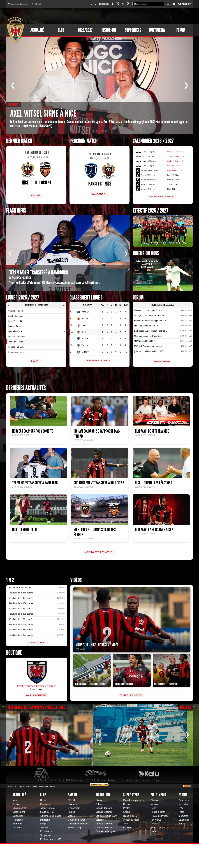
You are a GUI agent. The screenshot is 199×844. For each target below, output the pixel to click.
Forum (180, 30)
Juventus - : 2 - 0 (175, 156)
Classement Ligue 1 (85, 297)
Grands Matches (104, 812)
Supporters (133, 30)
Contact (52, 786)
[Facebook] (112, 3)
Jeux (125, 823)
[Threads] (128, 4)
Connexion (184, 3)
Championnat (19, 808)
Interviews (156, 820)
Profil (181, 812)
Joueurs (44, 827)
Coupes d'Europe (104, 823)
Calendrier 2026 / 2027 (153, 141)
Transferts (17, 820)
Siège (43, 823)
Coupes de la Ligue (105, 831)
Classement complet (99, 360)
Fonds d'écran (158, 812)
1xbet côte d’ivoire (105, 780)
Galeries (185, 707)
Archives (16, 804)
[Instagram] (123, 3)
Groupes (127, 804)
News (15, 800)
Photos (71, 812)
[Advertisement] (136, 15)
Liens (153, 831)
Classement (18, 812)
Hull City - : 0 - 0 (175, 166)
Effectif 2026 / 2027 (150, 210)
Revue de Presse (160, 816)
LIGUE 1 (35, 361)
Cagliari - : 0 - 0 (175, 161)
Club (61, 30)
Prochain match (83, 141)
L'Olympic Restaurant (95, 773)
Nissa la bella (130, 816)
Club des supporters (133, 800)
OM (54, 780)
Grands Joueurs (103, 808)
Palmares (100, 804)
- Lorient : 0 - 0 (174, 170)
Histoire (44, 800)
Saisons (99, 820)
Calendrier (17, 816)
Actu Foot (44, 780)
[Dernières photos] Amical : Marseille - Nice (36, 707)
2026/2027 (85, 30)
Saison (72, 794)
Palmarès (45, 804)
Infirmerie (17, 823)
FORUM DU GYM (162, 361)
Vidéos (76, 580)
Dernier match (19, 141)
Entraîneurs (46, 831)
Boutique (104, 3)
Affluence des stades (50, 816)
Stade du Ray (47, 812)
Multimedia (157, 30)
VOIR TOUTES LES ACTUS (99, 552)
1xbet (90, 780)
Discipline (17, 827)
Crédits (34, 786)
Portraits (155, 823)
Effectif (71, 800)
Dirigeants (45, 820)
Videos (71, 816)
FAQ (180, 808)
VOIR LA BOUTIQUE (36, 695)
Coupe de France (76, 820)
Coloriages (78, 780)
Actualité (37, 30)
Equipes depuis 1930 (50, 839)
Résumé (35, 195)
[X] (117, 4)
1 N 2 (93, 3)
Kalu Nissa (148, 773)
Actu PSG (64, 780)
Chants (126, 812)
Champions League (78, 823)
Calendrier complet (161, 196)
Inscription (183, 804)
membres (183, 816)
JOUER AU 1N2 (36, 643)
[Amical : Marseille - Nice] (46, 735)
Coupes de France (104, 827)
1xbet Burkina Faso (128, 780)
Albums (182, 823)
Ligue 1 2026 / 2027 (22, 297)
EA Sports (42, 773)
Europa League (75, 827)
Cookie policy (43, 786)
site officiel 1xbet (151, 780)
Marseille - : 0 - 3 (175, 152)
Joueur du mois (146, 253)
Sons (153, 808)
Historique (109, 30)
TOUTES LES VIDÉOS (131, 695)
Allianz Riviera (47, 808)
